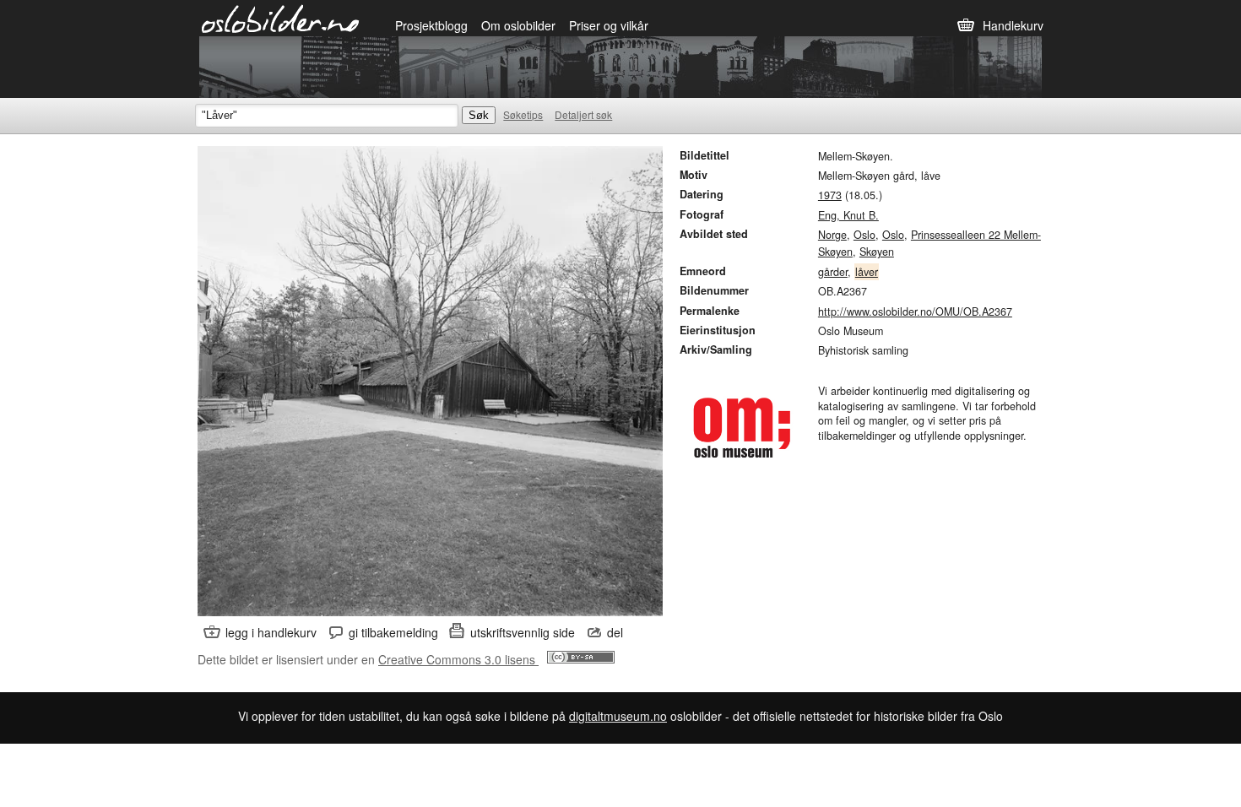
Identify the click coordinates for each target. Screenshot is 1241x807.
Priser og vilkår (608, 25)
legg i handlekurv (271, 632)
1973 (830, 195)
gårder (833, 271)
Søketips (523, 114)
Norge (832, 234)
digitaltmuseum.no (618, 715)
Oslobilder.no (280, 18)
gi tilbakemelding (393, 632)
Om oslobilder (518, 25)
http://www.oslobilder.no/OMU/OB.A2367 (915, 311)
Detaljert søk (583, 114)
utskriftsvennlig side (522, 632)
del (615, 632)
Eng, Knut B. (848, 215)
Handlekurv (1013, 25)
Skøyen (876, 251)
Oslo (864, 234)
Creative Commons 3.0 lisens (458, 659)
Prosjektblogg (431, 25)
